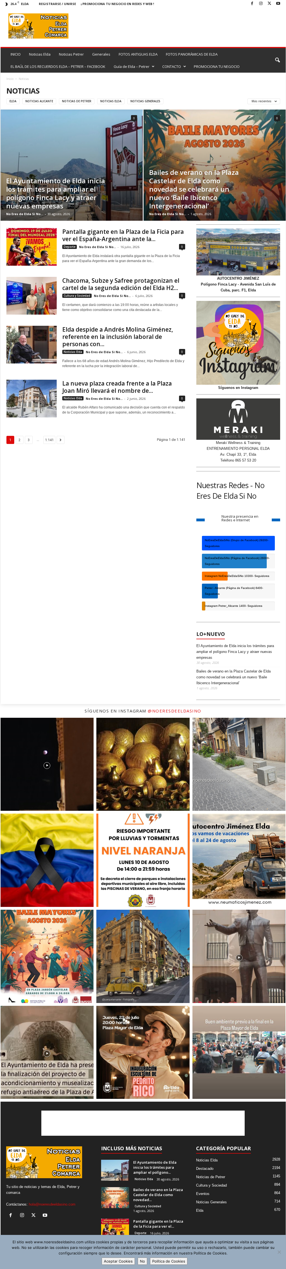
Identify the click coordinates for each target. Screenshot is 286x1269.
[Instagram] (261, 4)
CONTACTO (171, 66)
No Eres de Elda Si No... (24, 214)
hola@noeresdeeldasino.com (52, 1204)
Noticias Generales (145, 101)
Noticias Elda (40, 54)
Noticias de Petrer (76, 101)
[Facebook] (252, 4)
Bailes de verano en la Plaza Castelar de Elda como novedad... (158, 1194)
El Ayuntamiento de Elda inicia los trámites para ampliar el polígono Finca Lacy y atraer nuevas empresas (55, 193)
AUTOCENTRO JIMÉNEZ (238, 278)
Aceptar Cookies (118, 1261)
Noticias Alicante (39, 101)
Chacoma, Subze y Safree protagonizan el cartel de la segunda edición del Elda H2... (120, 284)
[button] (277, 60)
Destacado (204, 1168)
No (142, 1261)
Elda (12, 101)
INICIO (16, 54)
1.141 (49, 440)
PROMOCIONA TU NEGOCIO (217, 66)
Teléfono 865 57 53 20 (238, 460)
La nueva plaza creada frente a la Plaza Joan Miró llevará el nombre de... (117, 387)
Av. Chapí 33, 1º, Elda (238, 454)
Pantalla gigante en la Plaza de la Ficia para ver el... (158, 1224)
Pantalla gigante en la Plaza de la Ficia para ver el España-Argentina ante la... (123, 235)
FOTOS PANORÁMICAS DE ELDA (192, 54)
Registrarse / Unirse (57, 4)
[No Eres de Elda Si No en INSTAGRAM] (238, 343)
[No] (279, 1252)
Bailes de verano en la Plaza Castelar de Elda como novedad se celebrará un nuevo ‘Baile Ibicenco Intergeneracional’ (194, 189)
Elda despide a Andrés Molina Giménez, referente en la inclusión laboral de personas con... (117, 336)
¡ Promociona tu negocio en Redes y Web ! (117, 4)
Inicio (9, 79)
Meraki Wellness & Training (238, 443)
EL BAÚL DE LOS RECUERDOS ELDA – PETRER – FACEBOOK (58, 66)
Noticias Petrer (71, 54)
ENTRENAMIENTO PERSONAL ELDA (238, 448)
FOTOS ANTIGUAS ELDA (138, 54)
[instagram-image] (47, 764)
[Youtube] (278, 4)
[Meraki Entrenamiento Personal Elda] (238, 419)
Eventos (202, 1194)
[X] (269, 4)
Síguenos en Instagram (238, 388)
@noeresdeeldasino (174, 711)
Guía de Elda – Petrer (131, 66)
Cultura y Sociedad (77, 296)
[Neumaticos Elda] (238, 252)
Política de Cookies (168, 1261)
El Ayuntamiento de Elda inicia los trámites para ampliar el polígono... (155, 1167)
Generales (101, 54)
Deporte (69, 247)
